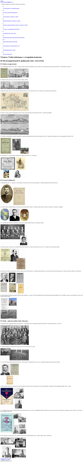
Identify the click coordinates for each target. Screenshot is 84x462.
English (1, 1)
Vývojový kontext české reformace (10, 12)
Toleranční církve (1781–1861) (9, 33)
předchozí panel (3, 458)
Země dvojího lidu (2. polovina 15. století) (11, 20)
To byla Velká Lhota (7, 54)
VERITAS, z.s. (4, 459)
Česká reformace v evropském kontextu (11, 8)
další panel (9, 458)
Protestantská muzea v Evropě (9, 50)
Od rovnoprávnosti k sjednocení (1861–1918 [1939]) (13, 37)
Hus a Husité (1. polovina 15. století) (10, 16)
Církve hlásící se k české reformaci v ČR (11, 45)
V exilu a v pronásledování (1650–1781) (11, 29)
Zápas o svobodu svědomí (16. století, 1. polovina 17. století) (15, 25)
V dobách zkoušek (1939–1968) (10, 41)
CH (3, 39)
